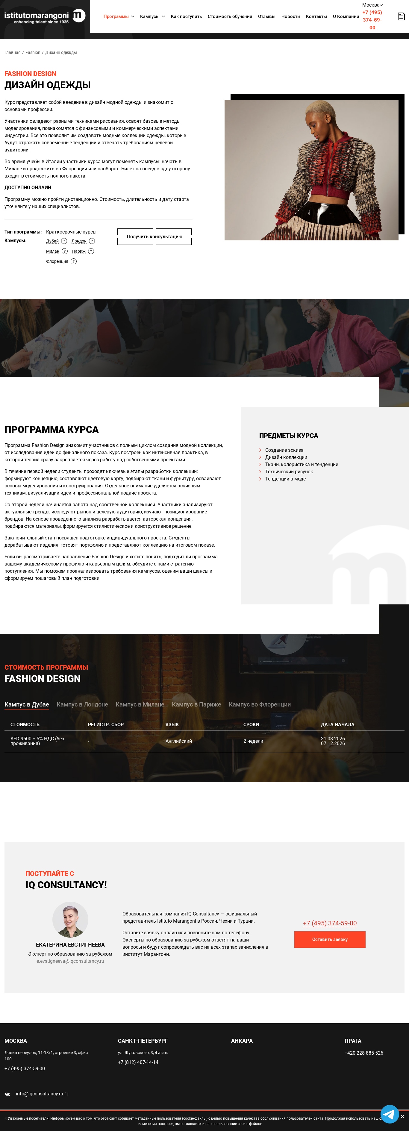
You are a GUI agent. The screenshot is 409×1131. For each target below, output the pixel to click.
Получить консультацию (154, 236)
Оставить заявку (330, 939)
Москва (371, 5)
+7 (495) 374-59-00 (372, 20)
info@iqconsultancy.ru (39, 1094)
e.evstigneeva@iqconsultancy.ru (70, 961)
